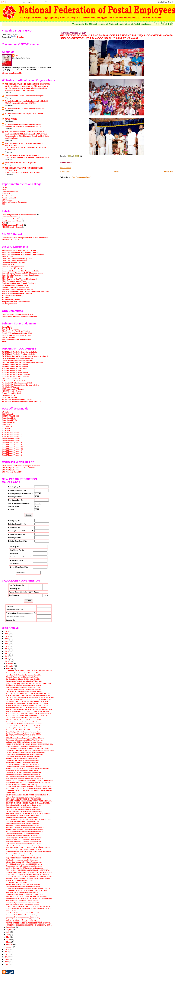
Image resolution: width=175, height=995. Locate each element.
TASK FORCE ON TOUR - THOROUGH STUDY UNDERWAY (27, 896)
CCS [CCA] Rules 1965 (10, 470)
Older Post (168, 172)
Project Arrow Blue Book (11, 393)
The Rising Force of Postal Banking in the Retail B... (23, 679)
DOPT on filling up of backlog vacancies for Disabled (22, 362)
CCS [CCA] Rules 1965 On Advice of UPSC (18, 468)
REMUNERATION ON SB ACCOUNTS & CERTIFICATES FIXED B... (29, 768)
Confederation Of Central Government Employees (24, 96)
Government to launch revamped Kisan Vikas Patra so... (24, 740)
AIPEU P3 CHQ (11, 119)
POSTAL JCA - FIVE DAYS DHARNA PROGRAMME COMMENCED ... (30, 750)
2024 (7, 636)
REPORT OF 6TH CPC (11, 240)
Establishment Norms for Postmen (15, 364)
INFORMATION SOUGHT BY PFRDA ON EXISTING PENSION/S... (29, 787)
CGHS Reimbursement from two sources (17, 358)
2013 (7, 949)
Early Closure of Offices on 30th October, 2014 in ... (23, 687)
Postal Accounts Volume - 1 (12, 439)
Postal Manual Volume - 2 (12, 443)
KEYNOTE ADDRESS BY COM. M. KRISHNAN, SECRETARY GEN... (29, 709)
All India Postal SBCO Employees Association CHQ (24, 108)
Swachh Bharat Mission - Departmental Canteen (22, 762)
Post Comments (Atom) (81, 177)
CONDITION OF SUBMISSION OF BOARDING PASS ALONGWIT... (29, 872)
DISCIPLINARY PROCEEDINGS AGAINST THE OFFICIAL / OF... (28, 683)
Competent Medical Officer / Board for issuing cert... (23, 915)
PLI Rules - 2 (7, 424)
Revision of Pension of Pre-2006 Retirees (17, 289)
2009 (7, 959)
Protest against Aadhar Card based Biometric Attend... (24, 841)
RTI (3, 204)
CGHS (4, 188)
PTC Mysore (7, 200)
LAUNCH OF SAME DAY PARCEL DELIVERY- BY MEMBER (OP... (29, 699)
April (8, 939)
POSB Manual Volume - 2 (12, 435)
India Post (6, 194)
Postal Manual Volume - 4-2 (12, 449)
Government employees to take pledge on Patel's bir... (23, 756)
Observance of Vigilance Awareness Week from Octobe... (24, 754)
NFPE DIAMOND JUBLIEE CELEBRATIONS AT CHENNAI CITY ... (29, 925)
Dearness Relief (8, 265)
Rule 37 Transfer (8, 337)
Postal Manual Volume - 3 (12, 445)
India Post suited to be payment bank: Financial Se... (23, 913)
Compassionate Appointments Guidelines (17, 360)
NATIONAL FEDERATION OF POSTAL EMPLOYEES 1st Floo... (27, 703)
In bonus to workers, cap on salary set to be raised (22, 172)
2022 (7, 641)
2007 (7, 964)
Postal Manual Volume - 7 (12, 453)
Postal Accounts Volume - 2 (12, 441)
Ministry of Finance (9, 196)
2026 (7, 631)
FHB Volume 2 (7, 414)
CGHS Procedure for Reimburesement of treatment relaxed (25, 356)
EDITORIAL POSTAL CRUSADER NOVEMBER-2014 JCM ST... (27, 701)
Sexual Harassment (9, 397)
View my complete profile (12, 73)
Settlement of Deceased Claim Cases (18, 911)
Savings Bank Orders (10, 395)
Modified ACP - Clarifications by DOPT (17, 383)
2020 (7, 646)
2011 (7, 954)
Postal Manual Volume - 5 (12, 451)
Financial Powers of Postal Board (15, 373)
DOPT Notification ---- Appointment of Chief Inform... (24, 746)
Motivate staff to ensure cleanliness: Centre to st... (22, 917)
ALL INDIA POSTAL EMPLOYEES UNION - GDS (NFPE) (27, 84)
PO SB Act (6, 428)
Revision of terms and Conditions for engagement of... (24, 839)
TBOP (4, 341)
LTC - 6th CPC (7, 277)
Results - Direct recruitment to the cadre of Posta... (23, 797)
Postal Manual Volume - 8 (12, 455)
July (8, 932)
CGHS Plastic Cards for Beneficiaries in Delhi (19, 352)
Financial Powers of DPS (11, 371)
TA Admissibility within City (13, 296)
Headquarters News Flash (12, 219)
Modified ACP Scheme (10, 387)
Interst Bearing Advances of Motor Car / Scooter (20, 275)
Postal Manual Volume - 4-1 (12, 447)
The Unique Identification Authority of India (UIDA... (23, 734)
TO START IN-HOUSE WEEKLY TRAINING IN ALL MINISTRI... (28, 803)
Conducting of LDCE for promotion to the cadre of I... (24, 772)
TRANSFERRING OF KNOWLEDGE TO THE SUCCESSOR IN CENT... (30, 898)
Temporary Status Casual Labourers (16, 302)
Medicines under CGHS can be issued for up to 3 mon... (24, 742)
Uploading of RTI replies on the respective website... (23, 760)
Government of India (10, 192)
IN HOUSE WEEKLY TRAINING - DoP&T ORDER (23, 764)
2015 (7, 659)
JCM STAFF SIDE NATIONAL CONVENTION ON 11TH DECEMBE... (29, 789)
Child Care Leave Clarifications (14, 261)
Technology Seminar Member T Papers (17, 399)
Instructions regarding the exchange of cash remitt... (23, 823)
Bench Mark (6, 327)
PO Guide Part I (8, 426)
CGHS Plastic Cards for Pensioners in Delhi (18, 354)
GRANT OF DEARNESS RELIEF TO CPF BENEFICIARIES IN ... (28, 795)
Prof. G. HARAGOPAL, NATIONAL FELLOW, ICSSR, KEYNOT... (28, 711)
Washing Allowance (9, 304)
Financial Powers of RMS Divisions (15, 377)
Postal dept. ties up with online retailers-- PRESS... (22, 892)
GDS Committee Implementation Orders (17, 314)
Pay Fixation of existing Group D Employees (19, 283)
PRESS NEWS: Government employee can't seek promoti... (25, 752)
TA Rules (5, 298)
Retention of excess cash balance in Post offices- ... (22, 758)
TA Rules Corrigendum (11, 300)
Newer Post (64, 172)
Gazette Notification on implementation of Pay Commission (25, 238)
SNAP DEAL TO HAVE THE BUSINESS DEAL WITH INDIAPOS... (28, 813)
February (9, 944)
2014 (7, 661)
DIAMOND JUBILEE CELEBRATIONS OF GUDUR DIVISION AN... (29, 801)
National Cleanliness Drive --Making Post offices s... (23, 904)
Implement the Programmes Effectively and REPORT (23, 126)
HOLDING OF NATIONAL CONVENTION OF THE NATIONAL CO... (29, 744)
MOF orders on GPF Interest (13, 389)
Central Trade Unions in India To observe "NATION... (23, 726)
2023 (7, 639)
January (9, 947)
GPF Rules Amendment (11, 379)
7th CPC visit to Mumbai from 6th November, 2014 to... (24, 720)
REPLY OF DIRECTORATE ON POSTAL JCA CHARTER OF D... (28, 693)
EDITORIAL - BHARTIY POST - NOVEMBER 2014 (23, 799)
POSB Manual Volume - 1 (12, 432)
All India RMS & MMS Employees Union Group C (24, 114)
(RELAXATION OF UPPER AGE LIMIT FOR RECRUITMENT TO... (29, 876)
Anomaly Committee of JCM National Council (20, 252)
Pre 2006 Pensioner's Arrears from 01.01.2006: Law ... (24, 864)
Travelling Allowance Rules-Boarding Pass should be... (23, 835)
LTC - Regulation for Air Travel (14, 281)
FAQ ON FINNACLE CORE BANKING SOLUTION (23, 858)
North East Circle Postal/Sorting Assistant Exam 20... (23, 675)
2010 (7, 957)
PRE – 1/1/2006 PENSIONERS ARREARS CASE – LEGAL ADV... (27, 870)
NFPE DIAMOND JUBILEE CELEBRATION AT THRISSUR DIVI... (28, 783)
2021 (7, 644)
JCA (3, 223)
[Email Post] (81, 156)
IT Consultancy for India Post (13, 381)
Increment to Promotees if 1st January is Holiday (21, 271)
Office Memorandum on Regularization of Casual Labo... (25, 738)
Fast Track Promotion (10, 329)
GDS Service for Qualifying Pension (16, 331)
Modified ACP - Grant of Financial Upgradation (20, 385)
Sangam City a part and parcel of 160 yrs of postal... (23, 919)
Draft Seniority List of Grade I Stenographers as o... (23, 821)
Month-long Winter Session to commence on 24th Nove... (24, 728)
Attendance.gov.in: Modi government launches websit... (24, 866)
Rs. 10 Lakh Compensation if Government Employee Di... (25, 831)
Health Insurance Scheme (11, 221)
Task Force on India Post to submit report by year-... (23, 685)
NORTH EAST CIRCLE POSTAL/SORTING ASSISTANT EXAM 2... (28, 695)
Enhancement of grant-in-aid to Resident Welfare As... (24, 681)
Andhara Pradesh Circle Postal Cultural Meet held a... (24, 900)
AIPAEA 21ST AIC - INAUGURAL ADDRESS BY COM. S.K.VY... (27, 715)
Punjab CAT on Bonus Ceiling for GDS (17, 333)
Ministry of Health (9, 198)
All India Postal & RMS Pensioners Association (23, 124)
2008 (7, 962)
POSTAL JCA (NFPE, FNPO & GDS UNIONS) (21, 785)
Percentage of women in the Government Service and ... (24, 722)
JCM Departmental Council (12, 225)
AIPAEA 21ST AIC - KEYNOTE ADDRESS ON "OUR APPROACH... (29, 713)
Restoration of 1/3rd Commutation (15, 287)
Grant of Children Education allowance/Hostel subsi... (23, 886)
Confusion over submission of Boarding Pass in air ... (23, 833)
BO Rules (5, 412)
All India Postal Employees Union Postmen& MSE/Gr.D (26, 101)
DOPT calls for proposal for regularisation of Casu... (23, 689)
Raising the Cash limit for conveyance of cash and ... (23, 825)
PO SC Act (6, 430)
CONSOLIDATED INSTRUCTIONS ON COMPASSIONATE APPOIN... (29, 852)
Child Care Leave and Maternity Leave (17, 259)
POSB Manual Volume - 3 (12, 437)
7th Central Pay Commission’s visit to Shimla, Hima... (24, 691)
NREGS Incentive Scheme (12, 227)
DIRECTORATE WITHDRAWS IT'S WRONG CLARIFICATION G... (29, 909)
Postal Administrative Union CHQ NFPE (20, 163)
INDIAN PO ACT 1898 (10, 416)
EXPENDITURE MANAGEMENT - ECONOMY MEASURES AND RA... (30, 697)
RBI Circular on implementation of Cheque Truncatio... (24, 776)
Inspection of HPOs (9, 420)
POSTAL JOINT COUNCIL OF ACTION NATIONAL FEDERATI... (28, 705)
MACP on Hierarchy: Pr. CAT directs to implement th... (24, 868)
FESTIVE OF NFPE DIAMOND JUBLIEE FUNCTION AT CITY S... (28, 923)
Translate (20, 37)
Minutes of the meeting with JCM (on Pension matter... (24, 862)
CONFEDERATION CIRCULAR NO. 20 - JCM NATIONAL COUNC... (29, 671)
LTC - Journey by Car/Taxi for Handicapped (19, 279)
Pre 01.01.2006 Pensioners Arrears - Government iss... (24, 854)
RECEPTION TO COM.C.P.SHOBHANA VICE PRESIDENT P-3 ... (28, 819)
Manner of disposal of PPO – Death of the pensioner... (23, 856)
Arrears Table (7, 256)
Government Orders (10, 217)
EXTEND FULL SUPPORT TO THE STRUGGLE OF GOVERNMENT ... (30, 780)
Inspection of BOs (8, 418)
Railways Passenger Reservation (14, 202)
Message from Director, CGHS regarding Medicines (23, 884)
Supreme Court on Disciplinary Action (16, 339)
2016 (7, 656)
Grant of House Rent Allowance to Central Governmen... (25, 724)
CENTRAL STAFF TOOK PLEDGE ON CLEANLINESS (24, 894)
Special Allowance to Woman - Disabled (17, 293)
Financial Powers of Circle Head (14, 369)
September (10, 927)
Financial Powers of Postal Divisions (16, 375)
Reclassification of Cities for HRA (15, 285)
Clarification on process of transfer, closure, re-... (22, 860)
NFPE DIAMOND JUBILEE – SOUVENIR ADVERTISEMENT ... (27, 707)
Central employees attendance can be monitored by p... (24, 837)
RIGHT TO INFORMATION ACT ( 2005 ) (20, 880)
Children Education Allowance (13, 263)
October (9, 669)
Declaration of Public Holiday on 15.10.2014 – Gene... (24, 843)
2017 (7, 654)
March (8, 942)
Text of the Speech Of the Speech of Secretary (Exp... (23, 732)
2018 (7, 651)
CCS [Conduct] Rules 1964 (12, 472)
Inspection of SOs (8, 422)
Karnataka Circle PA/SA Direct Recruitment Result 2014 (24, 827)
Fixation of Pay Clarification (13, 269)
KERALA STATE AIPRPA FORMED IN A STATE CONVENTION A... (29, 878)
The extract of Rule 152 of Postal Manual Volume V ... (24, 730)
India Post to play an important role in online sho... (23, 809)
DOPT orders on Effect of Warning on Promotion (21, 466)
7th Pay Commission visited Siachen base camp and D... (24, 811)
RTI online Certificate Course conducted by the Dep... (23, 846)
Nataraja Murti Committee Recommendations (19, 316)
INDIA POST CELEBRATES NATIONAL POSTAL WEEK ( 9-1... (27, 874)
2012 (7, 952)
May (8, 937)
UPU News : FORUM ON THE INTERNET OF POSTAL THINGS (27, 748)
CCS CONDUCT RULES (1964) (16, 882)
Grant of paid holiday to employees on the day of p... (23, 805)
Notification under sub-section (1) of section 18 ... (22, 817)
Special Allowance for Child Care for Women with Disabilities (25, 291)
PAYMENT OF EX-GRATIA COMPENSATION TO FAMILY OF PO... (29, 848)
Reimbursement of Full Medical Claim (16, 335)
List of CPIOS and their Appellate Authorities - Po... (23, 717)
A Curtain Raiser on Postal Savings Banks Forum (22, 677)
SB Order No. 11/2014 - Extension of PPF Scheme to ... (24, 921)
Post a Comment (65, 168)
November (10, 666)
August (9, 930)
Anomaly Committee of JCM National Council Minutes (23, 254)
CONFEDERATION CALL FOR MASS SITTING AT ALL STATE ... (28, 890)
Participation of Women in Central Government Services (24, 829)
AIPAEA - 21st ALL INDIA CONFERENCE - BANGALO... (25, 850)
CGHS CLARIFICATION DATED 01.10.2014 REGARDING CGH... (28, 906)
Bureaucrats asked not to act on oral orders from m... (23, 774)
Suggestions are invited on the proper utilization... (22, 815)
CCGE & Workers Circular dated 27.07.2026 (20, 103)
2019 (7, 649)
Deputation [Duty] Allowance (13, 267)
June (8, 935)
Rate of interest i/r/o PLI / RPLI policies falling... (22, 807)
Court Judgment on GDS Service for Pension (19, 215)
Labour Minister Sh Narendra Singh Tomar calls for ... (24, 766)
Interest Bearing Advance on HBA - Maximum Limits (22, 273)
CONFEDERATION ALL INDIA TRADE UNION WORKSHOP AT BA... (29, 791)
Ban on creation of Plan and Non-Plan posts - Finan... (23, 673)
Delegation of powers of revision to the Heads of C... (23, 903)
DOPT (4, 190)
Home (116, 172)
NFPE (17, 55)
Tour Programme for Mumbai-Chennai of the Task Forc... (25, 778)
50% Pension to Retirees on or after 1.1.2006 (19, 250)
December (10, 664)
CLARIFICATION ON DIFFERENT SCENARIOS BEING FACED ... (28, 888)
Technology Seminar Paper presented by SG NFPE (21, 401)
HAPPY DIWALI (11, 793)
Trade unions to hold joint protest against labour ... (23, 770)
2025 (7, 634)
